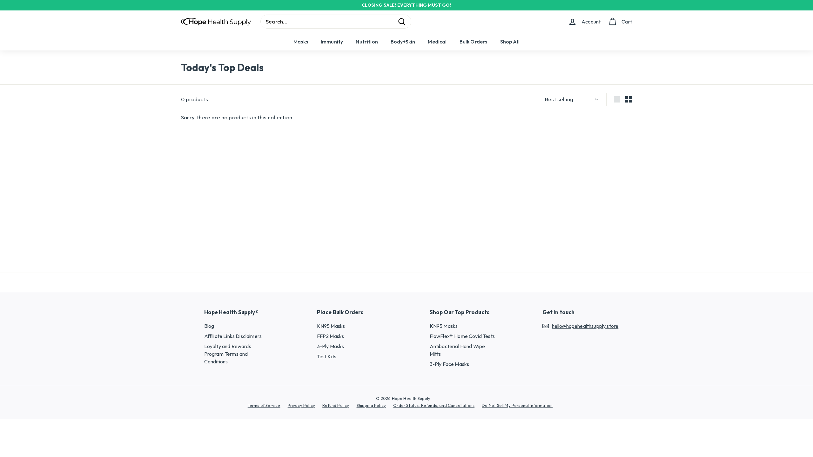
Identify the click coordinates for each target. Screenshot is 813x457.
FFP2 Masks (330, 336)
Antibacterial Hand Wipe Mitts (457, 350)
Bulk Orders (473, 41)
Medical (437, 41)
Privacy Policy (301, 405)
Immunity (332, 41)
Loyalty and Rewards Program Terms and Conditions (227, 354)
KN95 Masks (331, 326)
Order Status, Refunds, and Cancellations (433, 405)
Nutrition (367, 41)
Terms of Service (264, 405)
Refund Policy (335, 405)
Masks (300, 41)
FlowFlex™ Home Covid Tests (462, 336)
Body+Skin (403, 41)
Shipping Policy (371, 405)
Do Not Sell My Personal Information (517, 405)
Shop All (510, 41)
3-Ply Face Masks (449, 364)
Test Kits (327, 356)
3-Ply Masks (330, 346)
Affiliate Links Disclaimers (233, 336)
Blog (209, 326)
